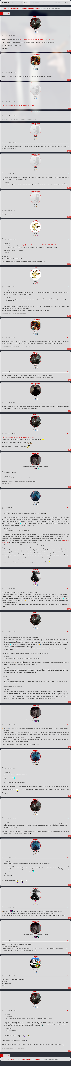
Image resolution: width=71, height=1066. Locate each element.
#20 (68, 818)
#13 (68, 434)
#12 (68, 402)
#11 (68, 371)
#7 (68, 210)
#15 (68, 508)
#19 (68, 768)
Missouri (35, 569)
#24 (68, 975)
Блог (20, 3)
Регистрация (58, 3)
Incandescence (35, 83)
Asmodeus (35, 453)
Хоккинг (35, 490)
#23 (68, 940)
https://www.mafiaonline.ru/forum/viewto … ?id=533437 (18, 105)
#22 (68, 907)
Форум (26, 3)
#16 (68, 588)
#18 (68, 724)
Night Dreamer (35, 383)
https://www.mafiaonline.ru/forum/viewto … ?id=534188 (18, 437)
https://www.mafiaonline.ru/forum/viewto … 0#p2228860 (36, 39)
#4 (68, 115)
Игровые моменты (13, 8)
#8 (68, 239)
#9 (68, 287)
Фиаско (35, 956)
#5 (68, 142)
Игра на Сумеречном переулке (31, 8)
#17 (68, 632)
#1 (68, 35)
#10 (68, 338)
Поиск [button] (44, 3)
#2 (68, 73)
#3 (68, 102)
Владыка (35, 16)
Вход (66, 3)
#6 (68, 173)
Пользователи (35, 3)
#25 (68, 1011)
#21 (68, 857)
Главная (14, 3)
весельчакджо (35, 54)
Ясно (35, 220)
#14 (68, 472)
